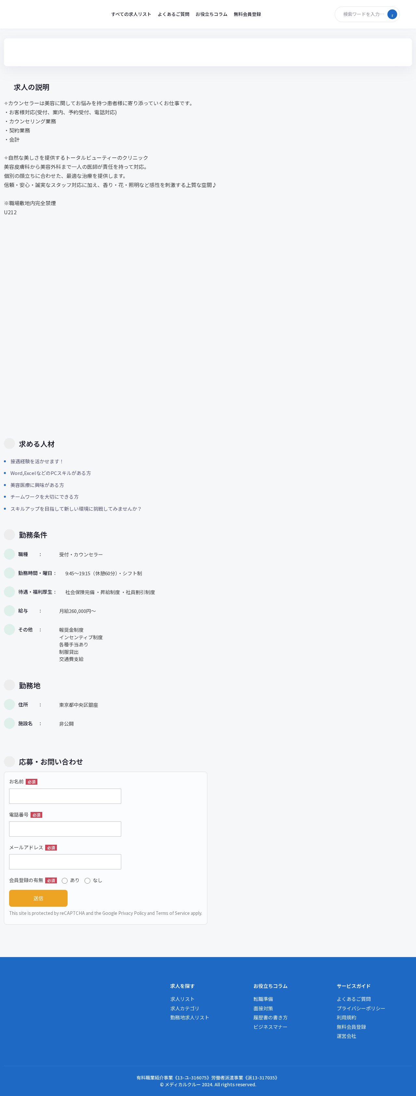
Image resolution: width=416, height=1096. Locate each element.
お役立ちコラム (212, 14)
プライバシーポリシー (361, 1008)
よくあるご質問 (173, 14)
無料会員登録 (247, 14)
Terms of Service (173, 913)
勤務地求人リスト (189, 1017)
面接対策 (263, 1008)
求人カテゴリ (185, 1008)
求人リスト (182, 998)
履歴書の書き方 (271, 1017)
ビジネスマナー (271, 1026)
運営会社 (346, 1035)
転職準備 (263, 998)
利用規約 (346, 1017)
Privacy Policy (132, 913)
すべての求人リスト (131, 14)
